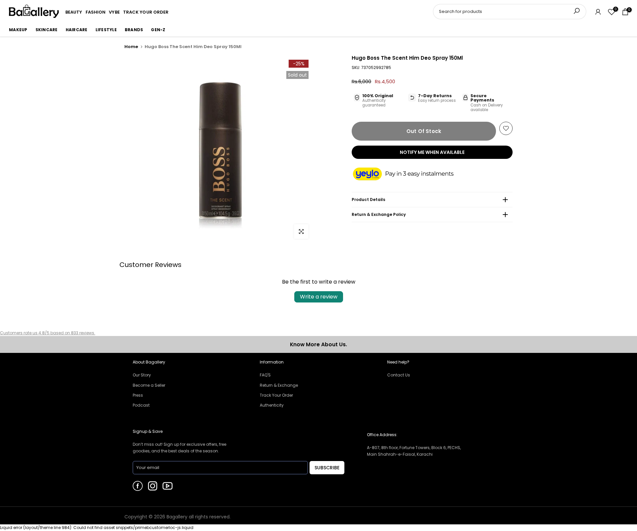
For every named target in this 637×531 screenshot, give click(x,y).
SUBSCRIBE (327, 467)
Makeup (18, 30)
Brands (134, 30)
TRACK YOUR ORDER (146, 12)
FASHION (96, 12)
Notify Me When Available (432, 152)
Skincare (46, 30)
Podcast (141, 405)
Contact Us (398, 375)
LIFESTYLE (106, 30)
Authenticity (272, 405)
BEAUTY (73, 12)
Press (138, 395)
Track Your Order (276, 395)
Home (131, 46)
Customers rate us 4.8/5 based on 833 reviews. (47, 333)
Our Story (142, 375)
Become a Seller (149, 385)
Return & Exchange (279, 385)
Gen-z (158, 30)
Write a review (318, 296)
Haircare (77, 30)
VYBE (114, 12)
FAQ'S (265, 375)
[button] (410, 174)
